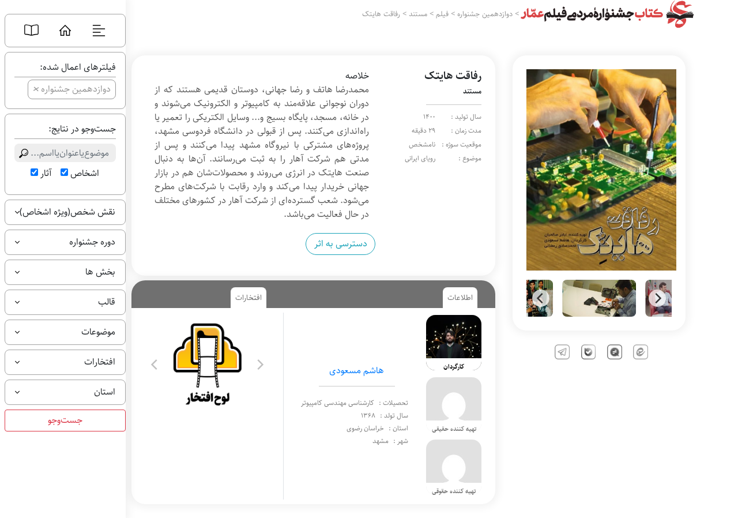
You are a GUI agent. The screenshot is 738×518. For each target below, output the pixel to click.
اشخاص (84, 174)
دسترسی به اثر (340, 244)
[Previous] (540, 298)
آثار (45, 174)
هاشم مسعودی (356, 370)
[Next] (657, 298)
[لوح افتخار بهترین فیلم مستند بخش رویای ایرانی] (207, 364)
